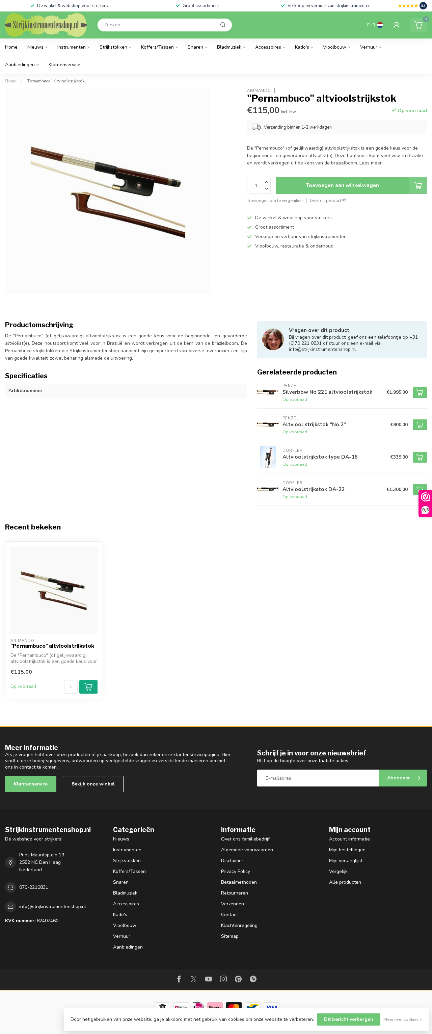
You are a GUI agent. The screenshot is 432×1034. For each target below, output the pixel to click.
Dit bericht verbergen (348, 1019)
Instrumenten (71, 47)
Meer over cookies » (402, 1019)
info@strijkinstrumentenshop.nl (52, 906)
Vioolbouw (334, 47)
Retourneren (234, 893)
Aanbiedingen (20, 64)
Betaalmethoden (239, 882)
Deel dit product (326, 200)
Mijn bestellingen (347, 850)
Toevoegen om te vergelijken (275, 200)
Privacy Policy (235, 871)
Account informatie (349, 839)
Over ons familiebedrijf (245, 839)
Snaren (195, 47)
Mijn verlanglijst (345, 860)
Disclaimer (232, 860)
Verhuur (368, 47)
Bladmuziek (229, 47)
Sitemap (230, 936)
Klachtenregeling (239, 925)
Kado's (302, 47)
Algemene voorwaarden (247, 850)
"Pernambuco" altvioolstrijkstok (55, 81)
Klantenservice (64, 64)
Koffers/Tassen (157, 47)
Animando (259, 90)
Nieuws (35, 47)
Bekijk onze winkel (93, 784)
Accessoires (268, 47)
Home (11, 47)
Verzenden (232, 904)
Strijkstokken (113, 47)
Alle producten (345, 882)
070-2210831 (33, 887)
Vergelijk (338, 871)
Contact (229, 914)
